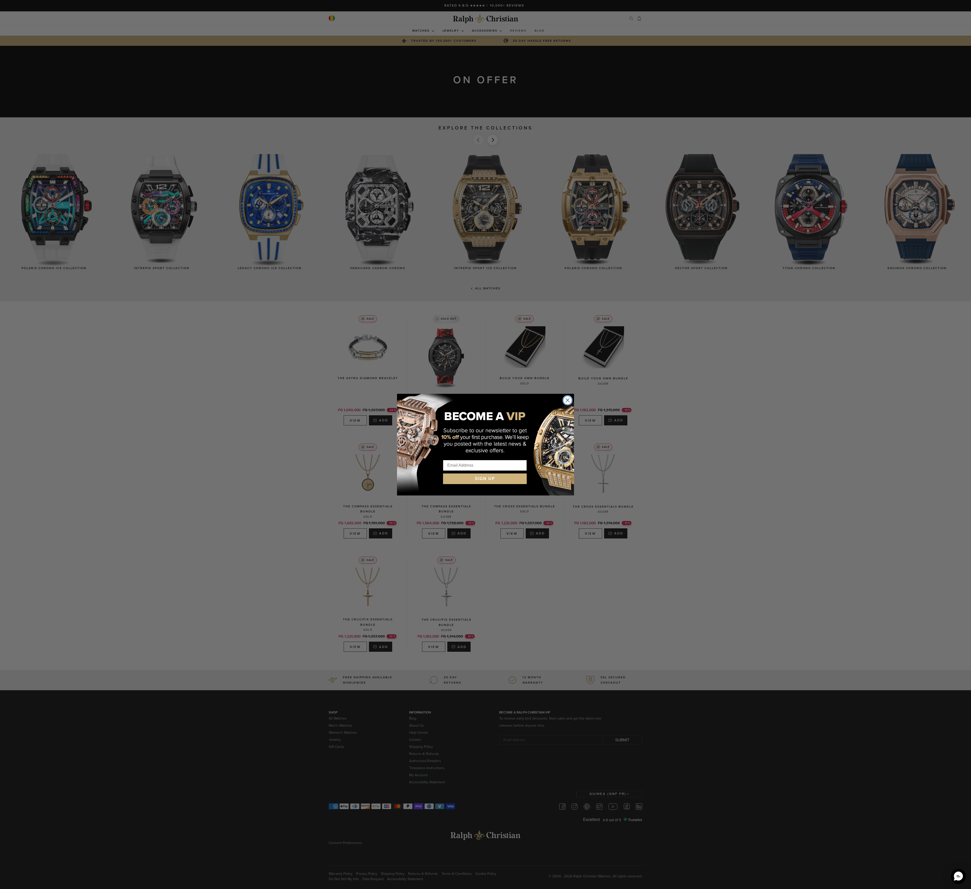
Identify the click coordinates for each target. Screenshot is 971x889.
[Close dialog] (567, 400)
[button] (958, 876)
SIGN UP (485, 478)
